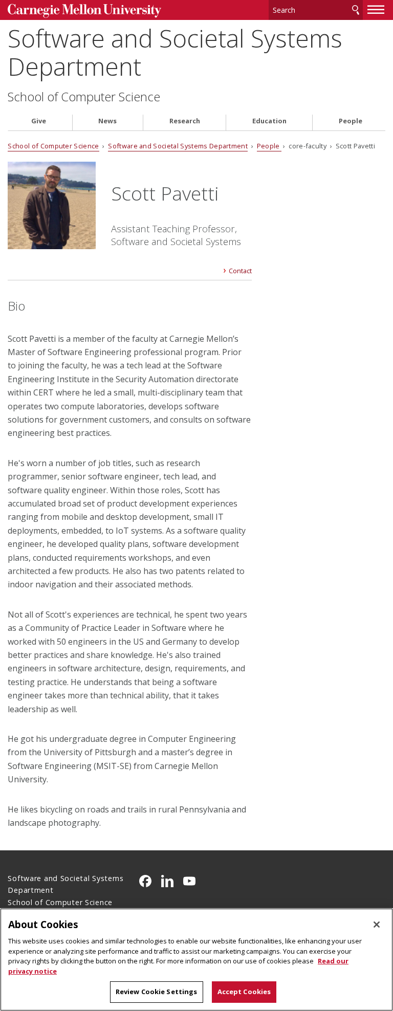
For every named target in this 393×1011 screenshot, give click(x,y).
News (107, 121)
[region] (196, 959)
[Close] (376, 924)
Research (184, 121)
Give (38, 121)
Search (355, 10)
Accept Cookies (244, 991)
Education (269, 121)
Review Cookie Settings (157, 991)
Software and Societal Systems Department (175, 52)
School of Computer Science (84, 97)
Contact (240, 270)
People (350, 121)
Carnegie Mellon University (84, 11)
